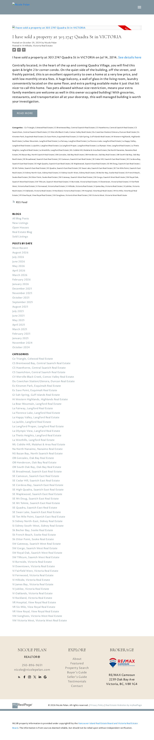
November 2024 (22, 343)
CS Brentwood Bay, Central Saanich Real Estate (74, 128)
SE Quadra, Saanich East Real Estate (62, 168)
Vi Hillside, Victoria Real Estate (37, 45)
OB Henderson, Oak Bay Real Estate (100, 155)
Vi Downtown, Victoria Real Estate (113, 182)
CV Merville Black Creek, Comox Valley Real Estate (69, 132)
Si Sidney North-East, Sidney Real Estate (41, 173)
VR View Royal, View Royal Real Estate (35, 195)
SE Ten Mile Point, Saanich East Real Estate (38, 516)
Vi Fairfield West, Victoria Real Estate (35, 571)
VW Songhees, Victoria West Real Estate (70, 195)
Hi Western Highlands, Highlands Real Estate (40, 399)
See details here (129, 57)
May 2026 (18, 266)
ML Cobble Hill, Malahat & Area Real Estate (88, 150)
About (77, 659)
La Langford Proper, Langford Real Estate (78, 146)
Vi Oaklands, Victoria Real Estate (37, 191)
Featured (77, 663)
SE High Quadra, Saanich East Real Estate (52, 164)
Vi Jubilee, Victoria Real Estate (30, 589)
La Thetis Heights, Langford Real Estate (36, 435)
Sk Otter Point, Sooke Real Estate (43, 177)
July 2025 (18, 311)
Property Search (77, 668)
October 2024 (21, 347)
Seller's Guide (77, 677)
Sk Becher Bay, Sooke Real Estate (110, 173)
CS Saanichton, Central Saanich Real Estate (38, 372)
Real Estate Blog (22, 232)
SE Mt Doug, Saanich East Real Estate (123, 164)
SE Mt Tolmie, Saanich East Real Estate (29, 168)
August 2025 (20, 306)
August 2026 (20, 252)
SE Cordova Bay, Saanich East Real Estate (37, 485)
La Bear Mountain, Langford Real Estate (40, 141)
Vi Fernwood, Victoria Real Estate (50, 186)
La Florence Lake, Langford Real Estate (104, 141)
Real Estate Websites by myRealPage (124, 705)
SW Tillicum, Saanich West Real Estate (51, 182)
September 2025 (22, 302)
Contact (77, 686)
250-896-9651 (32, 665)
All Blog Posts (20, 218)
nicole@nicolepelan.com (32, 670)
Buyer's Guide (77, 672)
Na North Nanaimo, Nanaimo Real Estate (37, 449)
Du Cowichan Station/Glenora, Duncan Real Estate (114, 132)
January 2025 (20, 338)
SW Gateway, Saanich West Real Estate (76, 177)
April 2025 (18, 324)
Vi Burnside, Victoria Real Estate (83, 182)
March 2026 (19, 275)
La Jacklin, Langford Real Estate (45, 146)
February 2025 (21, 333)
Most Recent (20, 248)
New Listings (20, 223)
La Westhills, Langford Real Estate (54, 150)
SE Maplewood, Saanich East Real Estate (88, 164)
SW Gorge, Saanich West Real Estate (109, 177)
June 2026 (18, 261)
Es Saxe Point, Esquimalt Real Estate (60, 137)
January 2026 (20, 284)
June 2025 (18, 315)
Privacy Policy (97, 705)
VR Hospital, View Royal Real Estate (97, 191)
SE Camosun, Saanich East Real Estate (75, 159)
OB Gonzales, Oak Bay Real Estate (69, 155)
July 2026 (18, 257)
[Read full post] (77, 29)
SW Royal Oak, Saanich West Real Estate (37, 553)
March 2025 (19, 329)
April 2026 (18, 270)
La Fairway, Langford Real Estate (73, 141)
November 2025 (22, 293)
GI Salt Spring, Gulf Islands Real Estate (94, 137)
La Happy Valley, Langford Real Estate (35, 417)
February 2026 (21, 279)
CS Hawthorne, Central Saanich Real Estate (115, 128)
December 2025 (22, 288)
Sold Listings (20, 236)
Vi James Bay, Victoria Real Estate (108, 186)
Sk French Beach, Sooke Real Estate (34, 534)
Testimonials (77, 681)
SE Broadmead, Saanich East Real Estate (40, 159)
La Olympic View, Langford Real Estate (113, 146)
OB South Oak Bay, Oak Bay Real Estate (36, 467)
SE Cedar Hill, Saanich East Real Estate (109, 159)
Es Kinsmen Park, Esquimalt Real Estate (36, 386)
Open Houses (20, 227)
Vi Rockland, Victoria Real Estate (66, 191)
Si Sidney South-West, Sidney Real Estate (77, 173)
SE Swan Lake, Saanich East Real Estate (96, 168)
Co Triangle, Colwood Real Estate (38, 128)
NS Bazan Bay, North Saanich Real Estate (36, 155)
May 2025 (18, 320)
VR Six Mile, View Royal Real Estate (33, 607)
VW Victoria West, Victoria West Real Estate (108, 195)
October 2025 (21, 297)
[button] (19, 677)
